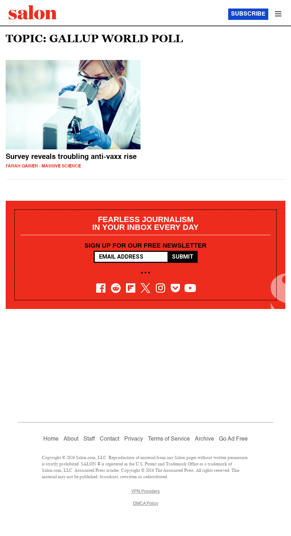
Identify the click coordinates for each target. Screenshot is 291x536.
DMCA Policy (145, 504)
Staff (89, 439)
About (71, 439)
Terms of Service (169, 439)
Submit (182, 256)
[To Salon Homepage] (33, 12)
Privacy (133, 439)
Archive (204, 439)
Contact (109, 439)
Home (51, 439)
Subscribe (248, 14)
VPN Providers (145, 492)
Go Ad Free (233, 439)
